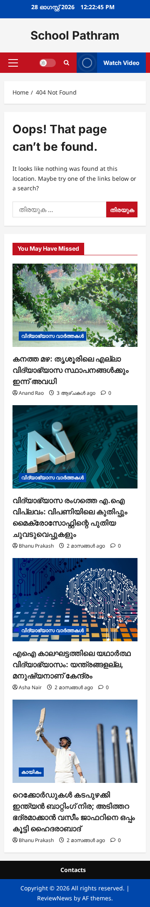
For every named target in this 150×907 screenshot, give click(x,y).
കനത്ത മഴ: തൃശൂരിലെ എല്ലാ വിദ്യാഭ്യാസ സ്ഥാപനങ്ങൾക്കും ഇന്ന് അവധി (70, 370)
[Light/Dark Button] (47, 63)
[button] (13, 63)
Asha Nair (30, 687)
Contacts (73, 870)
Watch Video (121, 62)
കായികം (31, 771)
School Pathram (75, 35)
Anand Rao (31, 392)
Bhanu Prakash (36, 545)
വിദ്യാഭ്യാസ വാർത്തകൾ (52, 335)
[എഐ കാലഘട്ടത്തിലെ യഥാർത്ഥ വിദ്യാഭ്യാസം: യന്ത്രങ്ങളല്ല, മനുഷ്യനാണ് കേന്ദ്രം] (75, 599)
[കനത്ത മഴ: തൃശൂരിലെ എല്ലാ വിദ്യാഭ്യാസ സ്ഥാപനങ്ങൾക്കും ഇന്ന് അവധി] (75, 305)
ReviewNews (54, 898)
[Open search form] (66, 63)
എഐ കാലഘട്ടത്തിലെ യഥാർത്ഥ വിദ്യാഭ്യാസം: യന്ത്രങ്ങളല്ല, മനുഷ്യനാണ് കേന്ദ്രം (71, 664)
